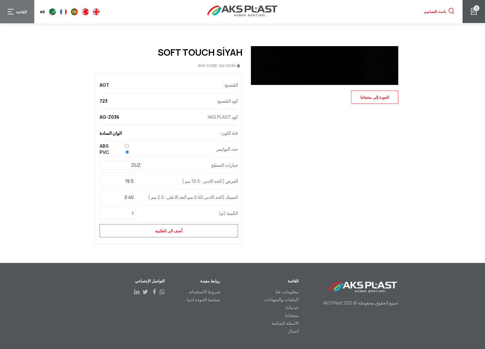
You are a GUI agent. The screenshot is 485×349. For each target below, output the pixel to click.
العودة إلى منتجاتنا (374, 97)
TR (85, 11)
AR (52, 11)
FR (63, 11)
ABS (104, 146)
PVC (104, 152)
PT (74, 11)
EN (96, 11)
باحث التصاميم (435, 11)
